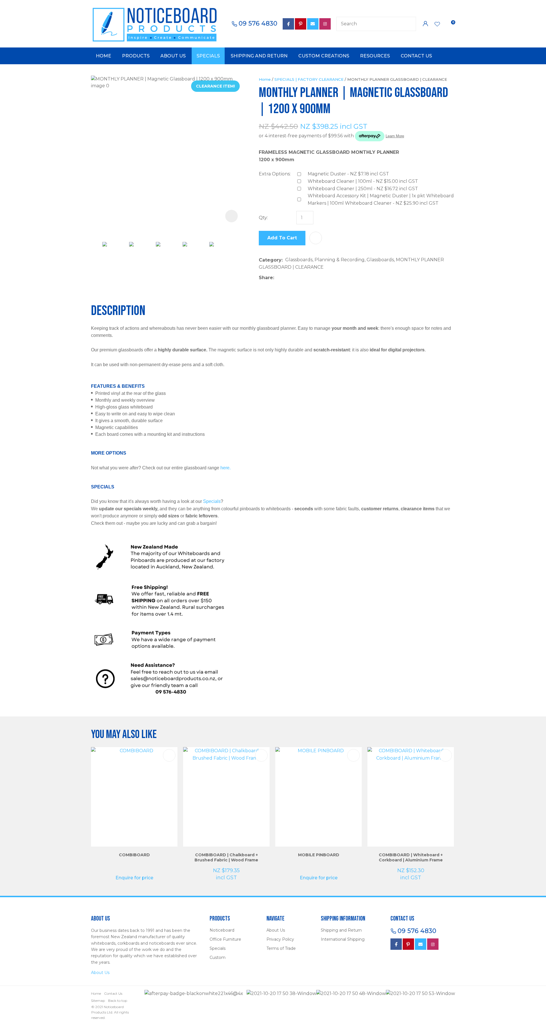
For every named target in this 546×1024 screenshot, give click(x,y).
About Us (173, 56)
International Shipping (343, 939)
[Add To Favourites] (315, 238)
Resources (375, 56)
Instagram (325, 24)
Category (270, 260)
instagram (433, 944)
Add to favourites (169, 755)
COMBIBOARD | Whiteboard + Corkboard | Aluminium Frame (411, 857)
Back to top (117, 1000)
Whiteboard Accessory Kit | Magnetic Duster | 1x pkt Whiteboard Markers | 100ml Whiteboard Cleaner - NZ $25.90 (381, 199)
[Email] (294, 277)
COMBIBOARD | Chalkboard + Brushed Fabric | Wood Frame (226, 857)
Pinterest (300, 24)
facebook (288, 24)
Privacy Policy (280, 939)
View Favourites (437, 24)
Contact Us (416, 56)
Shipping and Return (259, 56)
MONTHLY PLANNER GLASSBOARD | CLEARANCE (397, 79)
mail (312, 24)
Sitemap (98, 1000)
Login (425, 23)
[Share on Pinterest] (303, 277)
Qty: (263, 217)
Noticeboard (222, 930)
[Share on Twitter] (285, 277)
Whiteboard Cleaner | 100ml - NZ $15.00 (363, 181)
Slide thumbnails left (96, 250)
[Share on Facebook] (278, 277)
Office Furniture (225, 939)
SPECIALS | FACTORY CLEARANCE (309, 79)
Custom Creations (323, 56)
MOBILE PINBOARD (318, 854)
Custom (218, 957)
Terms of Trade (281, 948)
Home (103, 56)
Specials (208, 56)
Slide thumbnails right (239, 250)
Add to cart (282, 238)
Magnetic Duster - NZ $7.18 (348, 174)
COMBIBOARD (134, 854)
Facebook (396, 944)
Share (266, 277)
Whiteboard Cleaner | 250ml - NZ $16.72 (363, 188)
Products (136, 56)
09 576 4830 (258, 23)
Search (409, 24)
